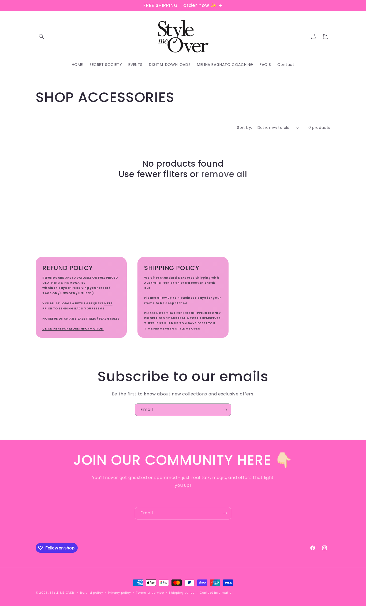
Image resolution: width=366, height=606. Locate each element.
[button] (41, 36)
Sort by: (244, 127)
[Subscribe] (225, 409)
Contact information (217, 592)
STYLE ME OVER (62, 592)
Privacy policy (119, 592)
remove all (224, 174)
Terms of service (150, 592)
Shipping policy (182, 592)
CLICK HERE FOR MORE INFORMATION (73, 329)
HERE (108, 303)
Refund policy (91, 592)
